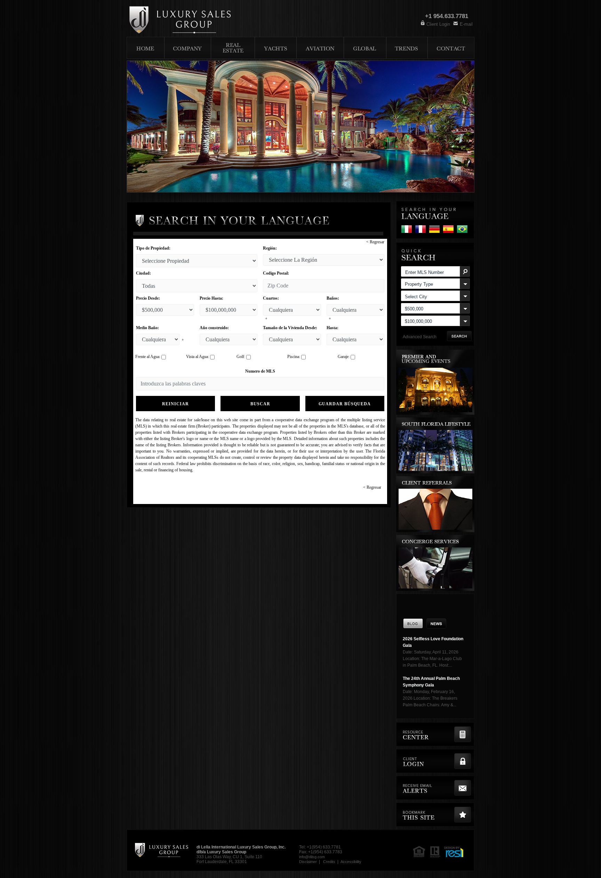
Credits (329, 862)
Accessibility (350, 862)
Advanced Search (419, 336)
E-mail (466, 24)
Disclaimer (308, 862)
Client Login (438, 24)
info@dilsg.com (312, 857)
